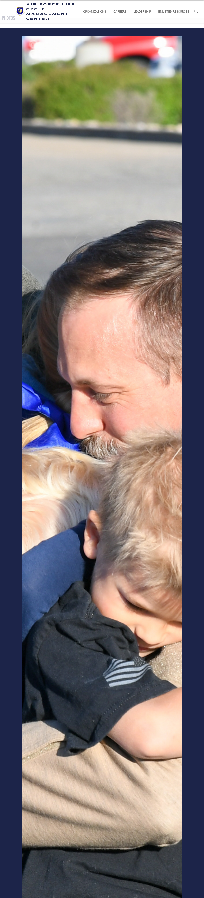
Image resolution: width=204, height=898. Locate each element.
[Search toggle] (197, 11)
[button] (6, 11)
